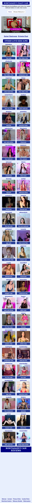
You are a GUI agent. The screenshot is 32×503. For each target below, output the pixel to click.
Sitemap (4, 499)
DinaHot (23, 397)
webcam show (23, 192)
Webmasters (26, 501)
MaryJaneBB (23, 330)
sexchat (8, 125)
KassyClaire (23, 279)
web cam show (8, 310)
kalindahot (8, 44)
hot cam (23, 377)
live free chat (9, 327)
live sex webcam (23, 226)
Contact (10, 499)
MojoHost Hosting (7, 501)
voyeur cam (23, 260)
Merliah (23, 179)
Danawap (8, 179)
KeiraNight (9, 313)
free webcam (9, 159)
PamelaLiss (23, 111)
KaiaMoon (23, 145)
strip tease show (23, 444)
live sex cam (8, 226)
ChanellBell (23, 263)
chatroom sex (23, 293)
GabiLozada (23, 380)
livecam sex (23, 209)
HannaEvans (8, 431)
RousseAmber (23, 431)
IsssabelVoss (9, 380)
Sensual (23, 414)
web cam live (9, 444)
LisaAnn (23, 296)
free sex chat (9, 108)
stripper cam (8, 293)
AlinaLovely (8, 61)
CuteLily (8, 263)
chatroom (23, 142)
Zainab (9, 414)
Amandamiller (23, 363)
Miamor (23, 313)
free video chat (23, 58)
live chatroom (9, 411)
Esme (23, 44)
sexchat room (23, 125)
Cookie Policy (26, 499)
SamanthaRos (9, 95)
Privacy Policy (17, 499)
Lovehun (23, 95)
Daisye (23, 78)
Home (10, 12)
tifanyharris (23, 128)
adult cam (23, 310)
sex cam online (8, 142)
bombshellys (23, 347)
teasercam (9, 176)
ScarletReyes (23, 61)
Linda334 (23, 195)
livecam (23, 327)
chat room (23, 176)
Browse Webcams (19, 12)
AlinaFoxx (8, 111)
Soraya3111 (8, 195)
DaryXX (23, 162)
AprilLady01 (8, 229)
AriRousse (9, 162)
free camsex (23, 159)
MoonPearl (8, 212)
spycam (8, 192)
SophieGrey (8, 347)
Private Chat (23, 36)
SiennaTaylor (8, 330)
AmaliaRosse (8, 363)
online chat (23, 344)
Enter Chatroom (10, 36)
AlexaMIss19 (8, 296)
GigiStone (23, 246)
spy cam (8, 243)
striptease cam (23, 75)
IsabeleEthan (9, 128)
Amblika (8, 246)
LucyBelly (8, 397)
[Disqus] (16, 475)
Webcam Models (17, 501)
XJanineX (8, 279)
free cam (8, 58)
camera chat (8, 344)
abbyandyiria (23, 212)
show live (9, 209)
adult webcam (23, 108)
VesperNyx (9, 78)
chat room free (8, 92)
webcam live (23, 360)
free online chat (8, 260)
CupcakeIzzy (8, 145)
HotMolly (23, 229)
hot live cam (8, 377)
